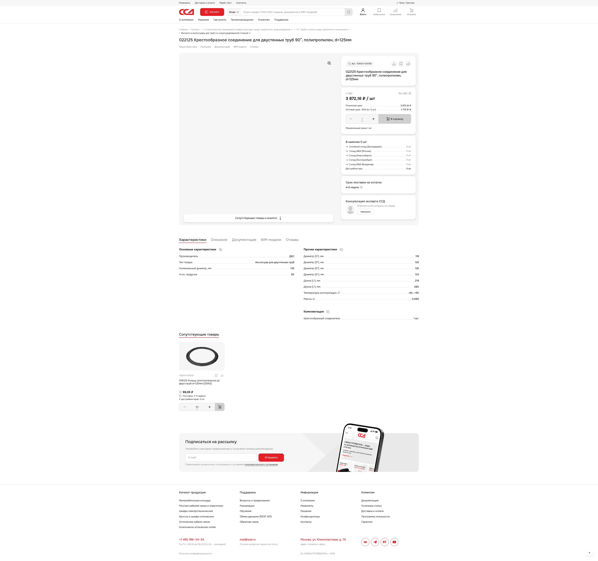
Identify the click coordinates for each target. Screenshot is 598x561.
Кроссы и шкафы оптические (196, 516)
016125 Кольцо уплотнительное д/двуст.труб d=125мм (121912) (199, 382)
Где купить (220, 19)
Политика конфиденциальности (195, 553)
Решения (203, 19)
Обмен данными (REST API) (256, 516)
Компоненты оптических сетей (197, 527)
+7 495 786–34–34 (191, 539)
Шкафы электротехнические (196, 511)
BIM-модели (240, 46)
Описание (205, 46)
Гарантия (366, 521)
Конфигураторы (310, 516)
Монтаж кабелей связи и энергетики (201, 505)
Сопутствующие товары (199, 334)
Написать (366, 211)
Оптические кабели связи (194, 521)
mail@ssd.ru (248, 539)
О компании (186, 19)
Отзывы (254, 46)
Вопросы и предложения (255, 500)
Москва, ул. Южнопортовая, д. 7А (323, 539)
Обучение (246, 511)
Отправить (271, 457)
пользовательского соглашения (261, 464)
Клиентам (264, 19)
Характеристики (188, 46)
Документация (222, 46)
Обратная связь (249, 521)
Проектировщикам (242, 19)
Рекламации (247, 505)
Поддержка (281, 19)
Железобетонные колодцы (195, 500)
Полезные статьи (371, 505)
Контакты (241, 2)
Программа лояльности (375, 516)
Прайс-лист (225, 2)
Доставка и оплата (205, 2)
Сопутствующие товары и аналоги (256, 218)
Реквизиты (184, 2)
